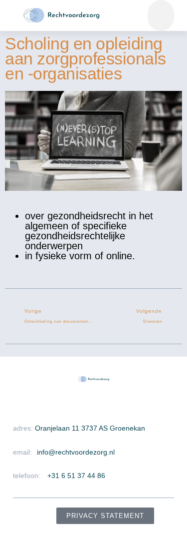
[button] (161, 15)
